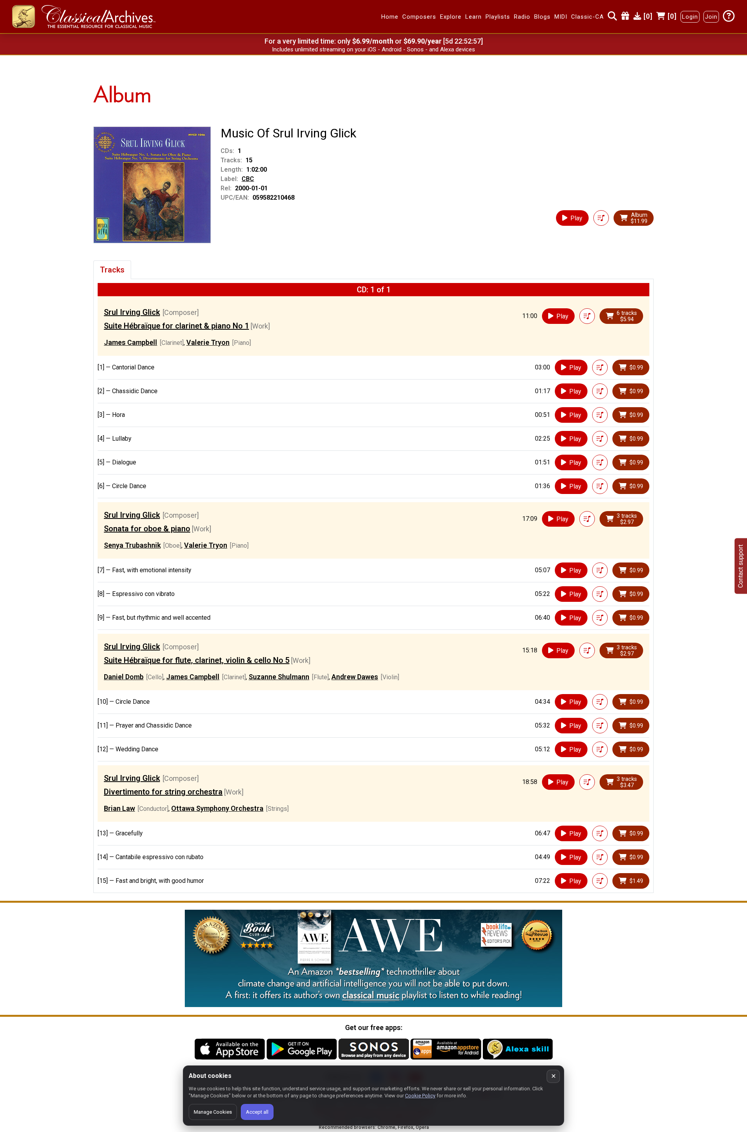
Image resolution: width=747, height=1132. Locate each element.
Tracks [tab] (112, 269)
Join (711, 16)
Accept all (257, 1112)
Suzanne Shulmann (279, 677)
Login (690, 16)
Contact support (740, 566)
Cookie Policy (420, 1096)
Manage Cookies (213, 1112)
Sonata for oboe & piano (147, 528)
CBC (248, 179)
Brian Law (119, 808)
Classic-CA (587, 16)
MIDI (560, 16)
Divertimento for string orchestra (163, 791)
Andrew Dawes (354, 677)
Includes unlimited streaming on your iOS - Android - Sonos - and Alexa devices (373, 49)
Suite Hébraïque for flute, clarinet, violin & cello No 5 (196, 660)
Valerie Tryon (208, 342)
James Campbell (130, 342)
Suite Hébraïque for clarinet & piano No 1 (176, 325)
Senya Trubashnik (132, 545)
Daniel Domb (124, 677)
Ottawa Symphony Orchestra (217, 808)
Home (389, 16)
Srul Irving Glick (132, 312)
